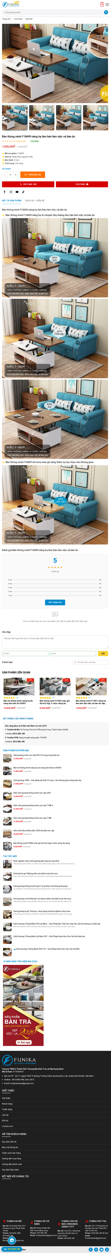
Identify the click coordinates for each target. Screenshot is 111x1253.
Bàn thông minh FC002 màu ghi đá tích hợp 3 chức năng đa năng (41, 843)
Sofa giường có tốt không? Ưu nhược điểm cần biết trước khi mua (42, 899)
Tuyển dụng (7, 1109)
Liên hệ (5, 1115)
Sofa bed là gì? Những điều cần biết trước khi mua (35, 873)
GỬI (103, 653)
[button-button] (5, 693)
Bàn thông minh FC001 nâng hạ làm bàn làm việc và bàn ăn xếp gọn (39, 702)
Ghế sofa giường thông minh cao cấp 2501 (32, 793)
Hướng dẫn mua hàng (11, 1158)
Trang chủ (6, 19)
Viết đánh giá (55, 602)
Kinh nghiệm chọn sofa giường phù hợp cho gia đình (36, 861)
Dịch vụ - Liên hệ (34, 200)
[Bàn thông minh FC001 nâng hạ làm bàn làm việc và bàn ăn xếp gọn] (39, 686)
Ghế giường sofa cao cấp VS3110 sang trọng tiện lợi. (36, 755)
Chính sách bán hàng (11, 1153)
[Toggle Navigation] (107, 4)
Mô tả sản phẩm (11, 200)
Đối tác (5, 1120)
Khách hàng (7, 1104)
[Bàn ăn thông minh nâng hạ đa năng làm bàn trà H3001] (75, 686)
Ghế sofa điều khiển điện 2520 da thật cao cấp (33, 830)
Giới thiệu (6, 1098)
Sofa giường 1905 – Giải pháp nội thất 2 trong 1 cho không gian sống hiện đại (47, 780)
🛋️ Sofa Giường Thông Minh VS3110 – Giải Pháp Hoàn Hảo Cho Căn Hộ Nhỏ (46, 949)
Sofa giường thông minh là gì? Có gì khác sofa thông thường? (40, 886)
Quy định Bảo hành (10, 1170)
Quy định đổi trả (9, 1142)
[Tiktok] (23, 191)
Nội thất (29, 19)
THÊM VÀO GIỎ (34, 175)
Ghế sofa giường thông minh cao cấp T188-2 (33, 805)
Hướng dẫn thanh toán (12, 1164)
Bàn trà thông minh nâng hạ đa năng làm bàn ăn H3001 (37, 768)
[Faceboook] (4, 191)
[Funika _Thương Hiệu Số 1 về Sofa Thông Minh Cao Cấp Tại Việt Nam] (11, 4)
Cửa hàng (18, 19)
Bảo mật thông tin (10, 1147)
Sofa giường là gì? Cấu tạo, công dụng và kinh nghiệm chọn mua (41, 911)
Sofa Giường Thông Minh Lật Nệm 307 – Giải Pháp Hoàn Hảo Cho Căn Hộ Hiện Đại (49, 936)
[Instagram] (10, 191)
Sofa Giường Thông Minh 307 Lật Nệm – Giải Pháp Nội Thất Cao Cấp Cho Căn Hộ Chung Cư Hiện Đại (56, 924)
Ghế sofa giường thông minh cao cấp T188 (32, 818)
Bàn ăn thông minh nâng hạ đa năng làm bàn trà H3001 (74, 702)
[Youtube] (17, 191)
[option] (55, 63)
